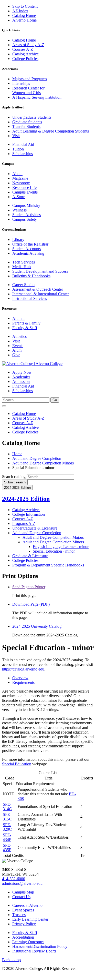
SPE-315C (7, 816)
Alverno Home (24, 20)
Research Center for (28, 88)
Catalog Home (24, 15)
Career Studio (23, 284)
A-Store (18, 197)
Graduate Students (27, 122)
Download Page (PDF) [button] (31, 604)
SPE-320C (7, 826)
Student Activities (26, 214)
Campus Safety (24, 219)
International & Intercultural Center (40, 294)
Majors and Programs (29, 79)
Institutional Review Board (34, 951)
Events (17, 345)
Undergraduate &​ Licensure (34, 528)
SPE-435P (7, 847)
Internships (21, 83)
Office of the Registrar (30, 244)
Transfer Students (26, 126)
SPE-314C (7, 806)
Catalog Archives (26, 509)
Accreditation (23, 937)
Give (16, 355)
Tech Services (24, 262)
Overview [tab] (20, 678)
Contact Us (21, 897)
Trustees (19, 914)
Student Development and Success (40, 271)
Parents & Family (26, 323)
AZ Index (20, 11)
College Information (28, 514)
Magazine (20, 178)
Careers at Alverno (27, 905)
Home (17, 454)
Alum (17, 350)
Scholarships (22, 153)
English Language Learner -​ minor (61, 546)
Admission (21, 381)
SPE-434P (7, 837)
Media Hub (21, 267)
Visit (16, 136)
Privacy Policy (24, 924)
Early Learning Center (30, 919)
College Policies (25, 58)
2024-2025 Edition (26, 498)
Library (18, 239)
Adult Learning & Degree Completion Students (50, 131)
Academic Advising (28, 253)
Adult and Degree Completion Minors (43, 463)
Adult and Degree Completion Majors (53, 537)
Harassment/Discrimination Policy (39, 946)
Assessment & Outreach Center (37, 289)
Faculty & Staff (24, 328)
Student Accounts (26, 249)
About (17, 173)
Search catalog (14, 476)
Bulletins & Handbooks (31, 276)
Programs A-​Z (23, 523)
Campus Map (23, 892)
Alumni (18, 318)
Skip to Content (25, 6)
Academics (21, 377)
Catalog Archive (25, 54)
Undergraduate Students (31, 117)
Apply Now (22, 372)
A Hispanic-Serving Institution (36, 97)
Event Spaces (23, 910)
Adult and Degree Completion (36, 458)
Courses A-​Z (22, 519)
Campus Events (25, 192)
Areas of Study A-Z (28, 45)
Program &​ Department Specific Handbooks (48, 565)
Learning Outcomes (28, 942)
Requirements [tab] (23, 682)
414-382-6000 (13, 879)
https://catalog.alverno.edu (23, 669)
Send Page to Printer (28, 587)
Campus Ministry (26, 205)
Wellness (19, 210)
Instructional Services (29, 298)
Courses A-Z (22, 49)
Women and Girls (26, 92)
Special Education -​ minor (54, 551)
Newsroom (21, 183)
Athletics (19, 336)
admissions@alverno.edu (22, 883)
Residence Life (24, 187)
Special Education (16, 764)
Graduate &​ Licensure (30, 556)
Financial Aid (23, 144)
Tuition (18, 149)
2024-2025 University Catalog (36, 626)
